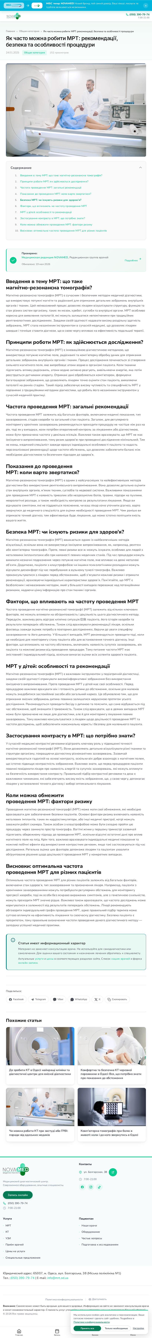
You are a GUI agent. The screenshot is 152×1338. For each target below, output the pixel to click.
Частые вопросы (92, 1238)
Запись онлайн (18, 1195)
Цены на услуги (15, 1251)
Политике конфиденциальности (92, 1322)
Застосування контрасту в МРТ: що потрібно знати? (52, 218)
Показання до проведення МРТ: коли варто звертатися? (55, 194)
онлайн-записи (27, 963)
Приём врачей (15, 1244)
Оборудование (91, 1232)
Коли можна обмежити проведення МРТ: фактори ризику (56, 224)
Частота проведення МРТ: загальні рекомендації (50, 187)
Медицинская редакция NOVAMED (45, 257)
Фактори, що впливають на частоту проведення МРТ (53, 206)
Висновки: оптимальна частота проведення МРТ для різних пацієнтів (63, 230)
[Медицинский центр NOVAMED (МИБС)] (14, 16)
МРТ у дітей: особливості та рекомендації (46, 212)
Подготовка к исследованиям (100, 1244)
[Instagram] (90, 1187)
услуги (39, 959)
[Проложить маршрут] (113, 1172)
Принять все (91, 1328)
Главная (10, 31)
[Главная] (16, 1169)
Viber (60, 999)
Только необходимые (118, 1328)
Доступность (99, 1299)
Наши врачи (89, 1225)
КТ (7, 1232)
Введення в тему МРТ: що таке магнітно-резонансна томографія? (61, 175)
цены (50, 959)
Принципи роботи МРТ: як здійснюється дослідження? (54, 181)
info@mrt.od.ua (57, 1278)
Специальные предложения (23, 1257)
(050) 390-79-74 (139, 14)
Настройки (138, 1328)
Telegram (40, 999)
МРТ (8, 1225)
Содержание (21, 168)
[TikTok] (99, 1187)
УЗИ (8, 1238)
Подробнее (131, 260)
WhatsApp (81, 999)
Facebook (18, 999)
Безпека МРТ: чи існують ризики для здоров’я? (50, 200)
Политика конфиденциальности (64, 1299)
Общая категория (29, 31)
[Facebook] (82, 1187)
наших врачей (120, 959)
